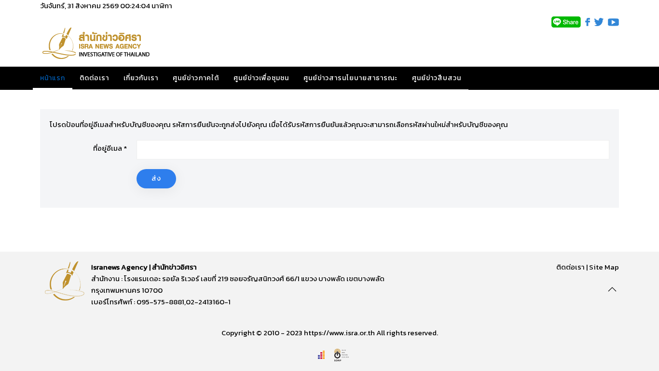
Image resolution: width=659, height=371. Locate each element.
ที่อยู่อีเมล (110, 148)
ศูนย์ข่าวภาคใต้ (196, 78)
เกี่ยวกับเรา (141, 78)
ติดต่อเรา (94, 78)
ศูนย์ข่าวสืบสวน (436, 78)
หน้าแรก (52, 78)
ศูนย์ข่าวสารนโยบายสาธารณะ (350, 78)
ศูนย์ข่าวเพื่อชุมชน (261, 78)
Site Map (604, 266)
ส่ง (156, 178)
